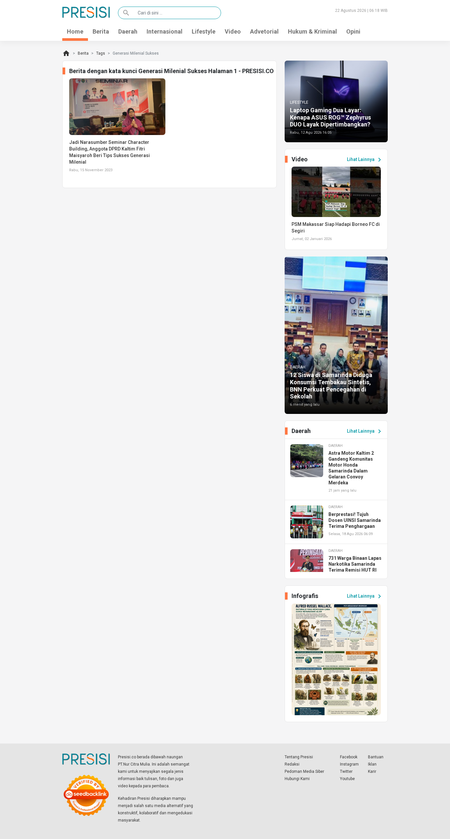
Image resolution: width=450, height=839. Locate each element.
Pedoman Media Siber (304, 771)
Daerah (127, 31)
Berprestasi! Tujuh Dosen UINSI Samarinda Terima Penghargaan (354, 520)
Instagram (349, 764)
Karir (372, 771)
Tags (100, 53)
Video (233, 31)
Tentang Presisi (299, 757)
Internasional (165, 31)
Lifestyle (203, 31)
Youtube (347, 778)
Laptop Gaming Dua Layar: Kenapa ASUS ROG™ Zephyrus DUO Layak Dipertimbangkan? (330, 117)
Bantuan (375, 757)
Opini (353, 31)
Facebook (348, 757)
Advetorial (264, 31)
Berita (101, 31)
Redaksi (292, 764)
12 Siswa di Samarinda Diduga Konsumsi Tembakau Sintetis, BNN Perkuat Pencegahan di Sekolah (331, 385)
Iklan (372, 764)
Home (75, 31)
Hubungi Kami (297, 778)
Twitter (346, 771)
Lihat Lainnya (365, 160)
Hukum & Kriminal (312, 31)
